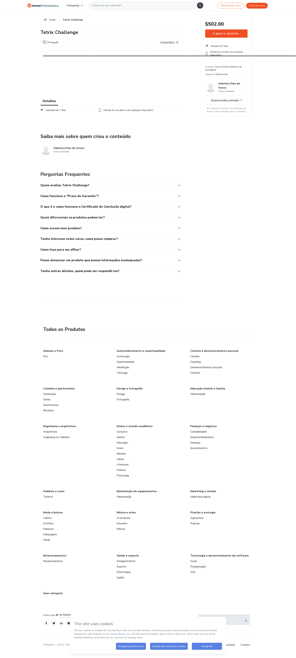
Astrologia (123, 356)
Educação (122, 443)
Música (121, 529)
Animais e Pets (53, 351)
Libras (120, 459)
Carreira (194, 356)
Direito (121, 437)
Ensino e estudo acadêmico (135, 426)
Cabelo (47, 518)
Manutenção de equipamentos (137, 491)
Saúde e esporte (128, 556)
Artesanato (124, 518)
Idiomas (121, 453)
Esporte (121, 566)
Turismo (48, 497)
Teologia (122, 373)
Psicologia (123, 475)
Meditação (123, 367)
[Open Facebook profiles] (46, 623)
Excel (193, 561)
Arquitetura (50, 432)
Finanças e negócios (203, 426)
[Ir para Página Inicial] (44, 5)
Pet (45, 356)
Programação (198, 566)
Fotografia (123, 399)
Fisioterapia (124, 572)
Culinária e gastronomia (59, 388)
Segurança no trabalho (56, 437)
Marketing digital (200, 497)
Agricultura (197, 518)
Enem (120, 448)
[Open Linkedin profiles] (61, 623)
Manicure (48, 529)
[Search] (200, 5)
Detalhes (49, 101)
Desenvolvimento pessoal (206, 367)
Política (121, 470)
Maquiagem (50, 534)
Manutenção (124, 497)
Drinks (47, 399)
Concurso (122, 432)
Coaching (195, 362)
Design (121, 394)
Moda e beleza (53, 512)
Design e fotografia (130, 388)
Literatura (122, 464)
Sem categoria (53, 593)
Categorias (72, 5)
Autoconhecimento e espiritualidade (141, 351)
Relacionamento (53, 561)
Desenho (122, 523)
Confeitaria (49, 394)
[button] (107, 185)
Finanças (195, 443)
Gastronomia (50, 405)
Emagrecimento (126, 561)
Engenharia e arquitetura (59, 426)
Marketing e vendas (203, 491)
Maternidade (198, 394)
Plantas (195, 523)
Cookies (245, 645)
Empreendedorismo (202, 437)
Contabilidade (198, 432)
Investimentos (199, 448)
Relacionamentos (54, 556)
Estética (48, 523)
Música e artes (126, 512)
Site (192, 572)
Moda (46, 540)
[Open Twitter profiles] (54, 623)
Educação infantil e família (207, 388)
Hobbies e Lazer (54, 491)
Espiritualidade (125, 362)
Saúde (120, 577)
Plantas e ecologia (202, 512)
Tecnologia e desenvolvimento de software (219, 556)
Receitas (48, 410)
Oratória (195, 373)
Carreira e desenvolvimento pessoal (214, 351)
